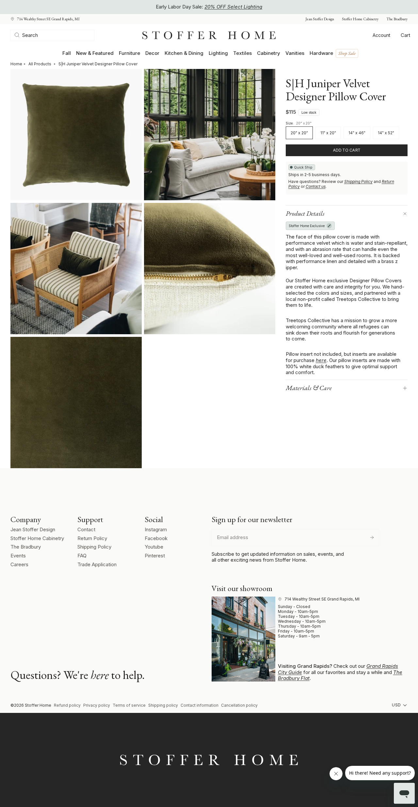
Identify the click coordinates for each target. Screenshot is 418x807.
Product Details (305, 213)
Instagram (156, 529)
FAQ (82, 555)
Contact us (316, 186)
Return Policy (92, 538)
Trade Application (97, 564)
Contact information (199, 705)
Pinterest (155, 555)
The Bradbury (397, 19)
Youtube (154, 547)
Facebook (156, 538)
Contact (86, 529)
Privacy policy (96, 705)
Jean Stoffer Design (319, 19)
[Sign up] (372, 537)
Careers (19, 564)
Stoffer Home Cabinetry (360, 19)
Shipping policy (163, 705)
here (321, 360)
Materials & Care (309, 388)
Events (18, 555)
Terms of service (129, 705)
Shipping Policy (358, 181)
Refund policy (67, 705)
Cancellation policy (239, 705)
